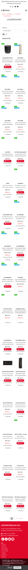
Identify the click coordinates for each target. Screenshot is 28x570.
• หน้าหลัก (3, 545)
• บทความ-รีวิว (4, 551)
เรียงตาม (5, 28)
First (7, 518)
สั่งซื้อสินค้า (8, 67)
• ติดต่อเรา (3, 557)
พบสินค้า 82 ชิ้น (6, 38)
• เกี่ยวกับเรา (4, 555)
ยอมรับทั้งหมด (17, 567)
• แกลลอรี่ (3, 553)
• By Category (4, 549)
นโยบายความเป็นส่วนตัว (19, 563)
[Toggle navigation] (26, 10)
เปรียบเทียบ (8, 71)
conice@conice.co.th (12, 535)
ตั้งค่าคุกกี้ (10, 567)
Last (21, 518)
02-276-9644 (11, 534)
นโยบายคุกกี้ (7, 565)
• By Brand (3, 547)
